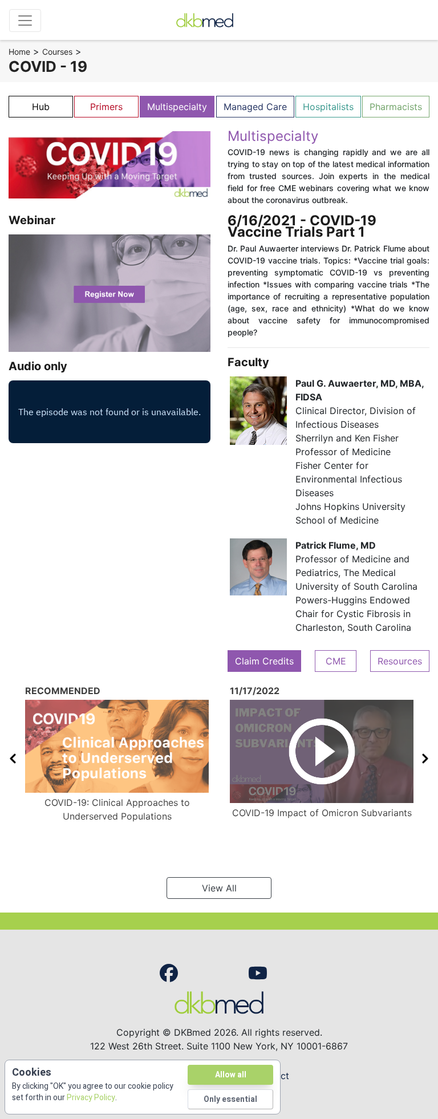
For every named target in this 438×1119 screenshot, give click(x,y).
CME (336, 661)
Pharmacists (396, 106)
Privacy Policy (91, 1098)
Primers (106, 106)
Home (19, 51)
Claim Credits (264, 661)
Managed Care (255, 106)
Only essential (230, 1099)
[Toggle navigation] (25, 20)
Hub (41, 106)
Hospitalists (328, 106)
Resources (400, 661)
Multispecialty (177, 106)
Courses (57, 51)
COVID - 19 (48, 66)
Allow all (230, 1075)
